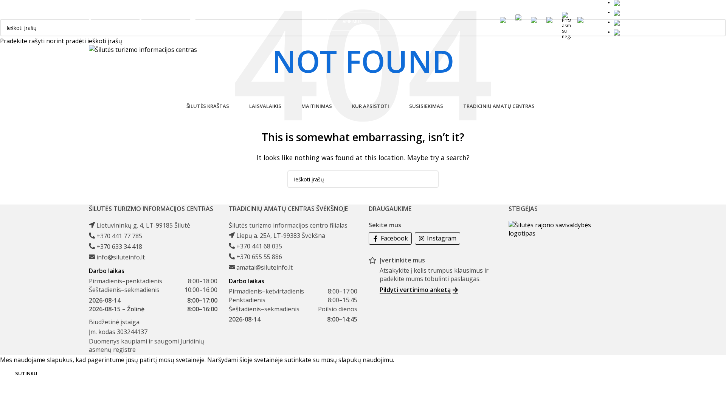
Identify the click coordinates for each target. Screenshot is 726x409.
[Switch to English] (624, 12)
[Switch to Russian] (625, 32)
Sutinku (26, 373)
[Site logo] (143, 49)
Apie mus (352, 21)
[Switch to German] (625, 22)
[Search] (596, 21)
